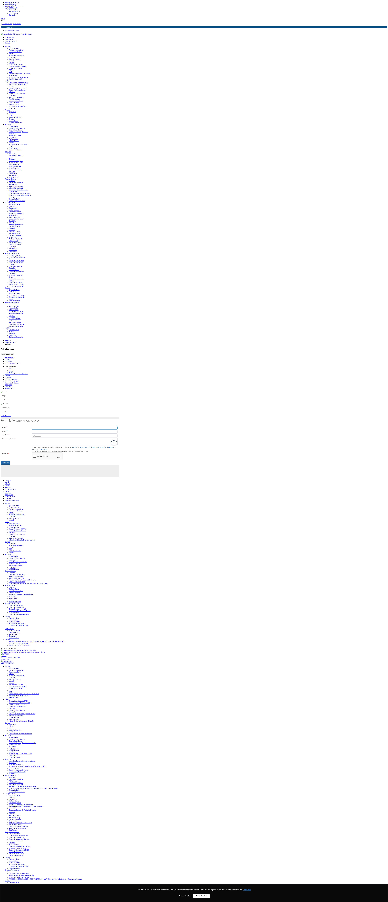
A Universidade (14, 505)
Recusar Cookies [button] (185, 896)
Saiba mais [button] (247, 890)
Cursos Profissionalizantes (17, 531)
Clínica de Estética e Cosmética (19, 614)
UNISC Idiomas (10, 496)
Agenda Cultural (14, 618)
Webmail (12, 600)
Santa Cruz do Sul (15, 630)
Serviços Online (10, 585)
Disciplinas (8, 361)
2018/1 (11, 372)
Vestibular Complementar (17, 574)
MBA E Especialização (16, 578)
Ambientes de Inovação (16, 545)
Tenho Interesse (6, 416)
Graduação (12, 536)
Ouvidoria (12, 516)
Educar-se (12, 533)
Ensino (7, 522)
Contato (7, 43)
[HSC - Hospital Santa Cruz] (10, 657)
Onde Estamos (9, 37)
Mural (7, 482)
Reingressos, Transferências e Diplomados (22, 580)
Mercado (8, 376)
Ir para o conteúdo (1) (12, 2)
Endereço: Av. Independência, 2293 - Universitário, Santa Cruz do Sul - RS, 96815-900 (37, 641)
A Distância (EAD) (15, 525)
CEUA (11, 547)
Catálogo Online (14, 589)
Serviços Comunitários (12, 603)
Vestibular (12, 573)
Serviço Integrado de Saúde (17, 609)
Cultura (7, 616)
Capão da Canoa (14, 632)
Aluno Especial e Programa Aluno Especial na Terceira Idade (28, 583)
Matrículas (12, 560)
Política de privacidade (12, 500)
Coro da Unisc (13, 620)
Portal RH (8, 480)
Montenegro (13, 634)
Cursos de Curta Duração (17, 534)
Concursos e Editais (15, 511)
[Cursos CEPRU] (7, 661)
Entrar (3, 18)
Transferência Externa (12, 383)
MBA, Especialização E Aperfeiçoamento (22, 540)
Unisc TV (8, 498)
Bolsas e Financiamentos (17, 582)
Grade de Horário (10, 366)
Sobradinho (12, 636)
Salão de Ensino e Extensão (18, 562)
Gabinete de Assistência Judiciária (20, 611)
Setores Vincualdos (15, 563)
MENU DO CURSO (7, 354)
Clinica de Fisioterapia (16, 605)
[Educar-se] (5, 659)
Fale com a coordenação (12, 363)
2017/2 (11, 370)
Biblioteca (8, 487)
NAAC (7, 484)
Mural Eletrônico (14, 592)
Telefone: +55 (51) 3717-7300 (18, 643)
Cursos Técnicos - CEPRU (17, 529)
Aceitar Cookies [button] (201, 896)
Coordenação (9, 386)
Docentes (8, 359)
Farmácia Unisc (14, 612)
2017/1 (11, 368)
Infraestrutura (9, 388)
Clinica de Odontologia (16, 607)
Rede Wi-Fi (12, 596)
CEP (10, 549)
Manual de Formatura (16, 591)
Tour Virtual (9, 39)
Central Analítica (10, 489)
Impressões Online (15, 602)
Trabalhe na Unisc (15, 518)
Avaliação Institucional (16, 509)
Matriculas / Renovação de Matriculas (21, 594)
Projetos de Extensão (15, 565)
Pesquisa (7, 542)
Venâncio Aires (14, 638)
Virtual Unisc (13, 598)
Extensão (8, 554)
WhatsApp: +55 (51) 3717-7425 (19, 645)
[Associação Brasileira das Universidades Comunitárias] (19, 650)
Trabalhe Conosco (10, 41)
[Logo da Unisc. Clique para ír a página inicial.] (16, 34)
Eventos (11, 553)
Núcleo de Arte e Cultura (17, 623)
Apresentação (9, 358)
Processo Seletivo (10, 571)
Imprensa (8, 493)
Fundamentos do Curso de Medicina (16, 374)
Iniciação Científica (15, 551)
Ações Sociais (13, 567)
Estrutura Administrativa (16, 514)
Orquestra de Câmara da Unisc (18, 625)
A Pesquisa (12, 543)
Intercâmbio (8, 385)
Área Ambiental (14, 507)
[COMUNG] (23, 652)
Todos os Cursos (14, 523)
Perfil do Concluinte (11, 379)
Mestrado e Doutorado (16, 538)
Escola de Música (14, 622)
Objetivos (8, 377)
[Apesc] (3, 656)
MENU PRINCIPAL (7, 663)
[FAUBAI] (4, 654)
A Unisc (7, 503)
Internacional (17, 24)
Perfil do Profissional (11, 381)
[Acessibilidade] (7, 24)
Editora (7, 491)
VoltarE (7, 486)
